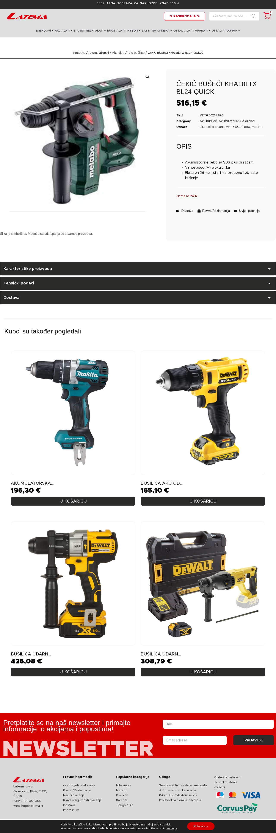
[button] (147, 77)
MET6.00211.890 (238, 127)
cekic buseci (215, 127)
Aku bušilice (136, 52)
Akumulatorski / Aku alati (106, 52)
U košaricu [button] (73, 501)
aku (202, 127)
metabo (257, 127)
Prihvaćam (201, 826)
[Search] (253, 16)
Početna (79, 52)
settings (171, 828)
